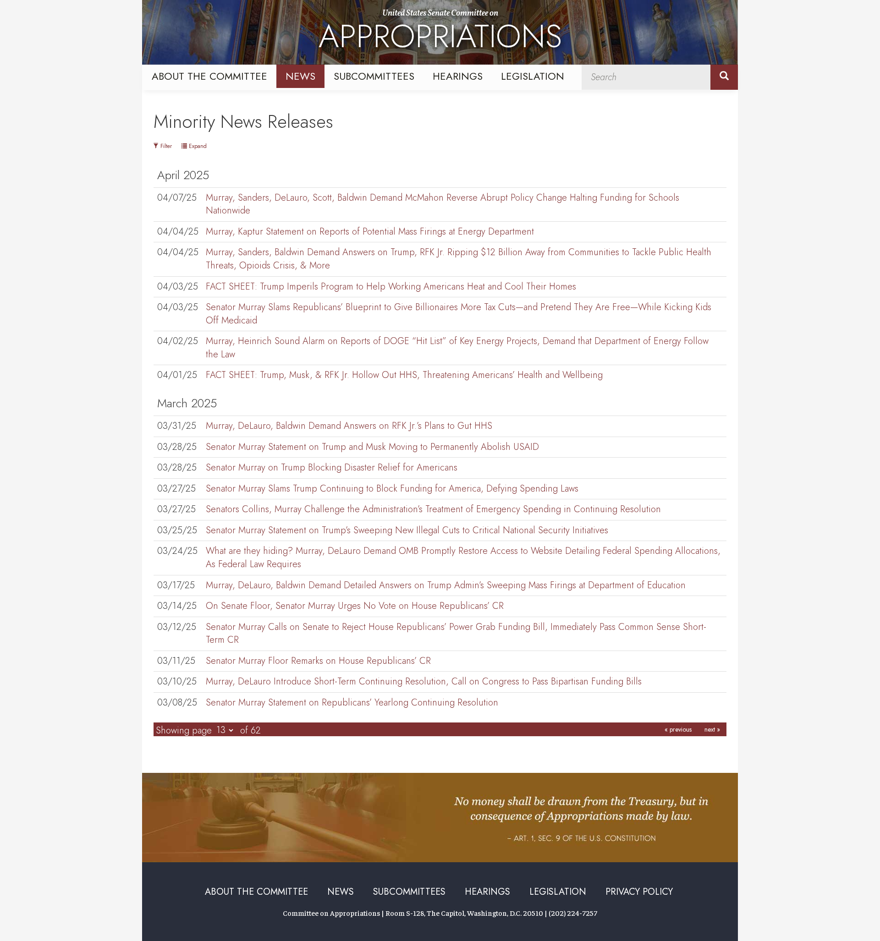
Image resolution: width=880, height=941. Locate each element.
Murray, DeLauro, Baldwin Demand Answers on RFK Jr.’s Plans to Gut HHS (349, 425)
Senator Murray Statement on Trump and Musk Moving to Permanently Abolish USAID (372, 447)
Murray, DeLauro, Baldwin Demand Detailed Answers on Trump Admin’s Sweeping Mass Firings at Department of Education (446, 585)
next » (712, 729)
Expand (197, 146)
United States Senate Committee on (440, 33)
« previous (678, 729)
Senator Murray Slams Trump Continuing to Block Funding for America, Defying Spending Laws (392, 488)
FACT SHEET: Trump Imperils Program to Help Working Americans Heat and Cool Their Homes (391, 286)
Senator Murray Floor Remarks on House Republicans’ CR (318, 660)
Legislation (532, 76)
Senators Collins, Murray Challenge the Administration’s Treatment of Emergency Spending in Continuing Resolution (433, 509)
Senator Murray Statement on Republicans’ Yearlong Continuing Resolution (352, 702)
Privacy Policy (639, 891)
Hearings (458, 76)
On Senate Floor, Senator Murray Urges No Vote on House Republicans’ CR (355, 606)
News (300, 76)
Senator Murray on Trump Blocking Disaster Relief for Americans (331, 467)
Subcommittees (374, 76)
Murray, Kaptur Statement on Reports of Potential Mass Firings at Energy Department (370, 231)
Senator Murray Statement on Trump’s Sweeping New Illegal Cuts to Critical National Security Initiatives (407, 530)
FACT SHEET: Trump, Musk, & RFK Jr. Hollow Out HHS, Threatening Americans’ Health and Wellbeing (404, 375)
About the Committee (209, 76)
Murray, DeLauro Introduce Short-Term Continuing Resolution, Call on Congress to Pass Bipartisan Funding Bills (424, 681)
